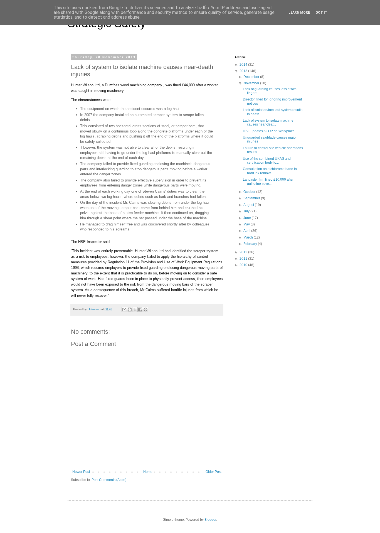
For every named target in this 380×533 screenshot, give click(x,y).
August (249, 205)
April (247, 231)
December (251, 77)
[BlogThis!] (129, 309)
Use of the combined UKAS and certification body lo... (267, 160)
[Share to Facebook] (140, 309)
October (249, 192)
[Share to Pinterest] (145, 309)
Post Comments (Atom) (109, 480)
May (247, 224)
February (250, 244)
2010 (244, 265)
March (248, 237)
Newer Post (81, 472)
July (246, 211)
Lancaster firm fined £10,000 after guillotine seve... (268, 181)
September (252, 198)
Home (147, 472)
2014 (244, 65)
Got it (321, 12)
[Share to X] (135, 309)
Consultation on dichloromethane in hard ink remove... (270, 171)
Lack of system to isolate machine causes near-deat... (268, 122)
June (247, 218)
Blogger (210, 520)
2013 (244, 71)
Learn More (299, 12)
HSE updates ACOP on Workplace (269, 131)
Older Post (213, 472)
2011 (244, 259)
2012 (244, 252)
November (251, 83)
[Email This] (124, 309)
